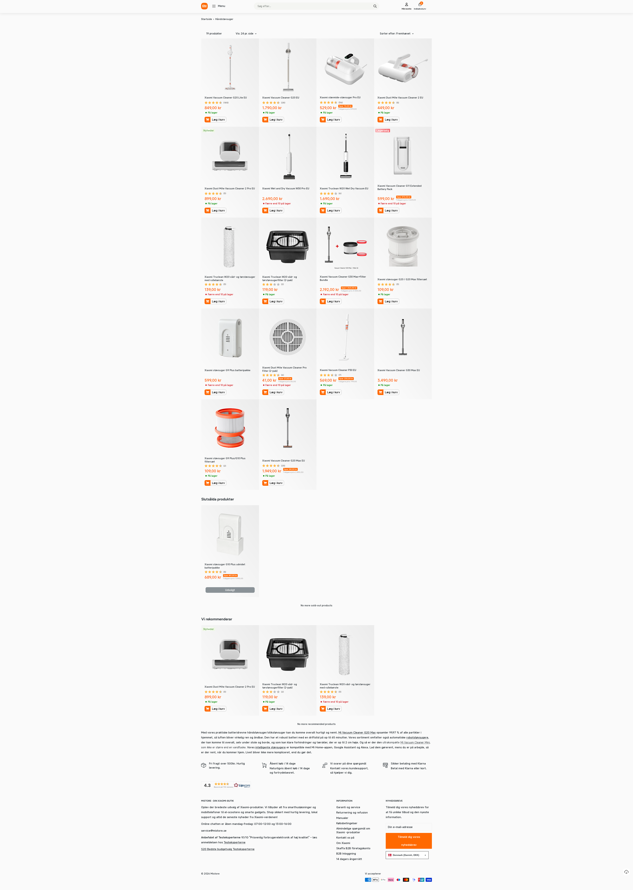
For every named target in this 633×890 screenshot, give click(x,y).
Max (373, 732)
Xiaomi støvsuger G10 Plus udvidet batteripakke (225, 566)
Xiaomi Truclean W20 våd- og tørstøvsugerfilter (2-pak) (279, 278)
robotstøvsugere (417, 737)
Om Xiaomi (343, 843)
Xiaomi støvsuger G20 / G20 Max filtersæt (402, 279)
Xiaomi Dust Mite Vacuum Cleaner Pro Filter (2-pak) (284, 369)
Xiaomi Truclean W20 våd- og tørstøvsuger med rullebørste (230, 278)
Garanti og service (348, 807)
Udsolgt (230, 590)
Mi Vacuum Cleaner (351, 732)
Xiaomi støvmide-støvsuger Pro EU (340, 97)
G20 (367, 732)
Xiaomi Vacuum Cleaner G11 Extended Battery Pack (399, 187)
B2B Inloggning (346, 853)
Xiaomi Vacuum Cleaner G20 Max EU (283, 460)
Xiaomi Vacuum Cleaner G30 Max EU (398, 370)
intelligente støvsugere (270, 747)
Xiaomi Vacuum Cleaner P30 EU (338, 370)
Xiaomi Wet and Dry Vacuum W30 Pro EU (285, 188)
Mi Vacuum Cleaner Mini (415, 742)
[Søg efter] (375, 6)
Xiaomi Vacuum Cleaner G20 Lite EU (226, 97)
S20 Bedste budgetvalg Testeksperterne (228, 849)
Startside (206, 19)
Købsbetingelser (346, 823)
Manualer (342, 818)
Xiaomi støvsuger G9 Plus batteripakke (227, 370)
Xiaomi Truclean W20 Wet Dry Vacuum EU (344, 188)
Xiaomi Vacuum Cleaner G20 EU (280, 97)
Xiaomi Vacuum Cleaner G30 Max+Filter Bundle (343, 278)
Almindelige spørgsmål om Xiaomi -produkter (353, 830)
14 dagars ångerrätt (349, 859)
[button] (226, 785)
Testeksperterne (234, 842)
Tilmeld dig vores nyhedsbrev (409, 841)
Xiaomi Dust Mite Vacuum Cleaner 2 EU (400, 97)
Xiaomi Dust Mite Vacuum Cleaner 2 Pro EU (230, 188)
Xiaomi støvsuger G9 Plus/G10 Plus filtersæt (225, 460)
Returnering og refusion (352, 812)
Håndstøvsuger (224, 19)
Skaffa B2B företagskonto (353, 848)
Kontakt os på (345, 837)
